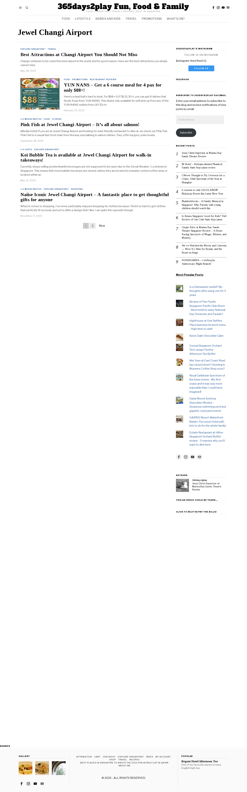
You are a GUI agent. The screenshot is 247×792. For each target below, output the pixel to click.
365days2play (199, 480)
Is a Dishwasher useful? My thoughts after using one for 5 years (207, 291)
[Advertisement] (201, 569)
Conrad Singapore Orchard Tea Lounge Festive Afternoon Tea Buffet (205, 349)
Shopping (77, 189)
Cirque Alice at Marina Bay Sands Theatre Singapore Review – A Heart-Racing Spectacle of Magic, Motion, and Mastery (204, 232)
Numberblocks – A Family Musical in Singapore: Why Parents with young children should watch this (202, 205)
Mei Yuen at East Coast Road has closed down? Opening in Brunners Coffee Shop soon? (207, 364)
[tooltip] (213, 7)
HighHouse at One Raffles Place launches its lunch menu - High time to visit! (207, 325)
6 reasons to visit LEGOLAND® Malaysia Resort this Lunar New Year (202, 192)
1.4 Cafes (26, 149)
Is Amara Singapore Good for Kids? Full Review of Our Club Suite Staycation (204, 218)
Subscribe (186, 132)
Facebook (182, 79)
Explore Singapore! (32, 49)
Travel (52, 49)
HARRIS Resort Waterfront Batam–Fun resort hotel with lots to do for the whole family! (207, 421)
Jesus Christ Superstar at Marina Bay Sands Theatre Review (202, 154)
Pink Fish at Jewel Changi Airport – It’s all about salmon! (79, 124)
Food (67, 79)
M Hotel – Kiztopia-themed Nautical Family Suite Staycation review (202, 166)
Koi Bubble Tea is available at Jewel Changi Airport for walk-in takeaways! (85, 158)
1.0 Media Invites (31, 119)
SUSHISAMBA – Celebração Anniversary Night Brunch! (198, 262)
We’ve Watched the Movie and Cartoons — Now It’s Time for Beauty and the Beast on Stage (204, 249)
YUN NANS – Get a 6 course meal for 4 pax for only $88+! (112, 87)
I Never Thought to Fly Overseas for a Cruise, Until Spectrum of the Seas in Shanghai (203, 179)
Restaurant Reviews (103, 79)
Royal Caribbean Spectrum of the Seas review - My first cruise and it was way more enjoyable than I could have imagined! (207, 383)
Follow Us (201, 68)
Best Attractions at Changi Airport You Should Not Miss (78, 54)
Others (56, 119)
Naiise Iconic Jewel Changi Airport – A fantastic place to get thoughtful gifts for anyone (94, 197)
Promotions (80, 79)
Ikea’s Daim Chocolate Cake (206, 335)
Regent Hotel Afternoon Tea (199, 761)
